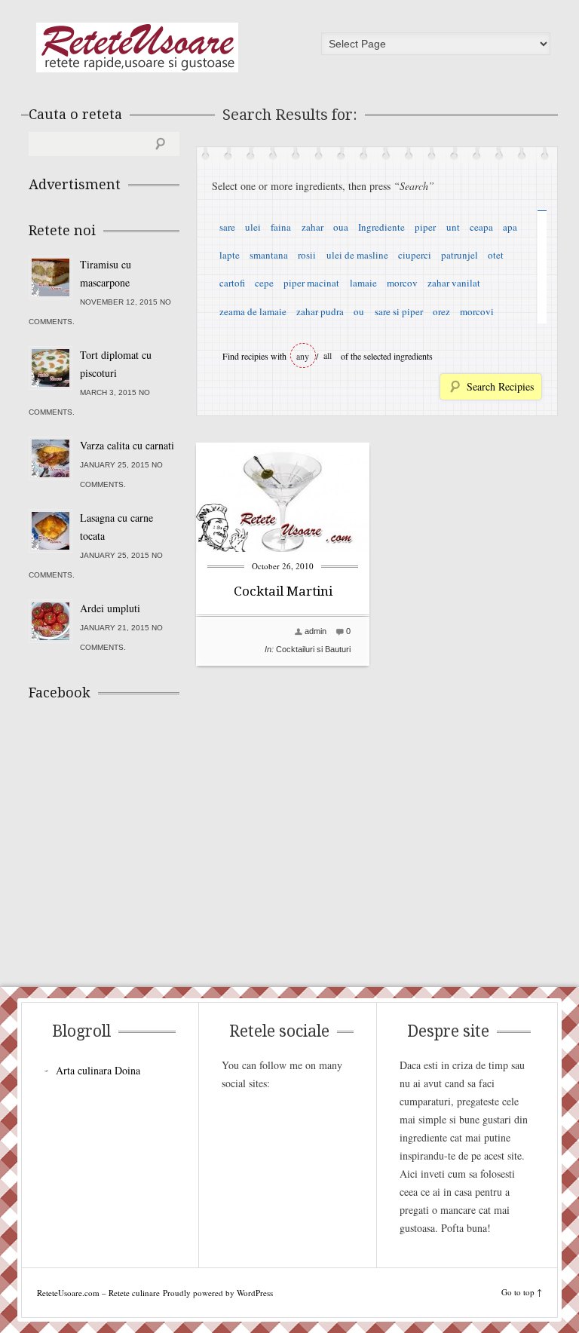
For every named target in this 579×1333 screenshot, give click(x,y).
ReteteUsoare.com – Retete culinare (137, 47)
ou (359, 311)
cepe (264, 283)
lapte (229, 255)
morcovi (477, 311)
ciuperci (414, 255)
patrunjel (459, 255)
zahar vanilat (453, 283)
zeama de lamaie (252, 311)
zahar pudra (320, 311)
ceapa (481, 227)
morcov (402, 283)
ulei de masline (357, 255)
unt (453, 227)
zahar (312, 227)
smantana (269, 255)
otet (496, 255)
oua (340, 227)
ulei (253, 227)
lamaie (363, 283)
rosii (307, 255)
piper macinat (311, 283)
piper (425, 227)
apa (510, 227)
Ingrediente (381, 227)
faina (281, 227)
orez (441, 311)
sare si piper (399, 311)
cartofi (232, 283)
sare (227, 227)
